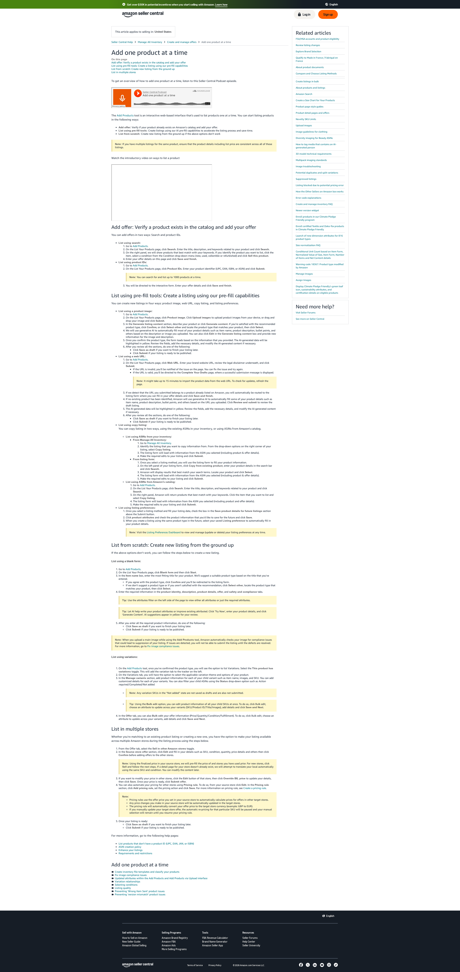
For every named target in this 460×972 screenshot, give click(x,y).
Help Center (248, 941)
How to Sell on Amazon (134, 937)
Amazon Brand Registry (175, 937)
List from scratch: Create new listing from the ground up (143, 68)
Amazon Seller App (212, 945)
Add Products (125, 115)
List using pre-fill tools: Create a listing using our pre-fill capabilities (149, 65)
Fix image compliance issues (163, 646)
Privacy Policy (214, 965)
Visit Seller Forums (306, 312)
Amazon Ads (169, 945)
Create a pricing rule (254, 788)
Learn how (221, 4)
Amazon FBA (169, 941)
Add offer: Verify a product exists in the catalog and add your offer (148, 62)
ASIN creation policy (130, 846)
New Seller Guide (131, 941)
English (330, 916)
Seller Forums (250, 937)
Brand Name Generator (214, 941)
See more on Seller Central (310, 318)
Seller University (251, 945)
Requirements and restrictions (135, 853)
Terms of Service (195, 965)
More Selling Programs (174, 949)
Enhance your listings (130, 849)
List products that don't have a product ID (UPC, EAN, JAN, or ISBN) (156, 843)
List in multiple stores (123, 72)
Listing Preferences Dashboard (164, 532)
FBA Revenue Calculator (215, 937)
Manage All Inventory (159, 443)
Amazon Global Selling (134, 945)
